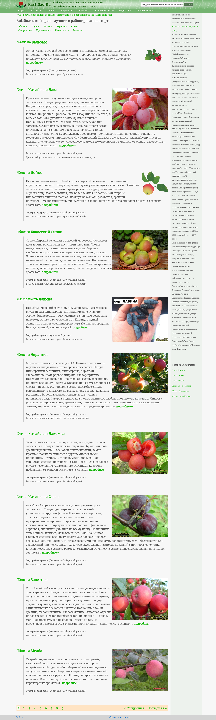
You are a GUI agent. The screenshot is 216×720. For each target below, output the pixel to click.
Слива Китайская (36, 90)
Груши (50, 10)
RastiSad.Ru (39, 4)
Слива (74, 26)
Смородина (25, 30)
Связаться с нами (119, 717)
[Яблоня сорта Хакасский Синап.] (140, 249)
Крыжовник (43, 30)
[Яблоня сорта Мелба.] (140, 669)
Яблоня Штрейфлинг (181, 396)
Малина (78, 30)
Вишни (83, 10)
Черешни (66, 10)
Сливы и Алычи (102, 10)
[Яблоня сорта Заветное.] (140, 598)
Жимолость (62, 30)
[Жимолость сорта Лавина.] (140, 319)
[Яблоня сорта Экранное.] (140, 372)
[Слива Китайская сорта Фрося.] (140, 516)
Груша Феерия (178, 381)
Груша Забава (178, 375)
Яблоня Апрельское (180, 391)
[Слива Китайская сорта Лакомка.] (140, 452)
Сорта (21, 10)
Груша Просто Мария (181, 386)
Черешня (61, 26)
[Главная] (22, 4)
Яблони (34, 10)
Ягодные (123, 10)
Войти (19, 717)
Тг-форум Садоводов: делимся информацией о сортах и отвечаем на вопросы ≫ (66, 14)
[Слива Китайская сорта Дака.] (140, 108)
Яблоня (29, 172)
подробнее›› (34, 62)
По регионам (143, 10)
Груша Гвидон (178, 370)
